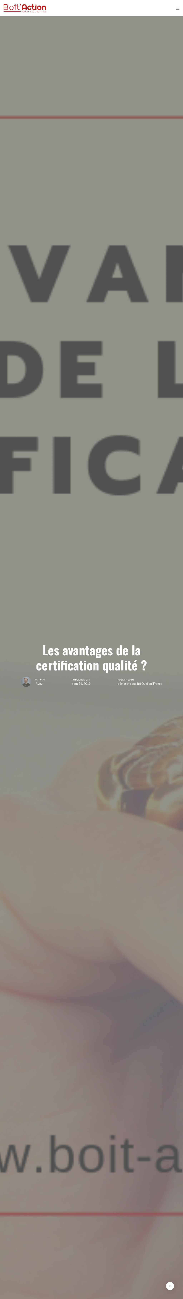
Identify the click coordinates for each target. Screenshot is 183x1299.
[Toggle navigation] (150, 8)
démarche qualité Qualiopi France (140, 684)
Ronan (40, 683)
